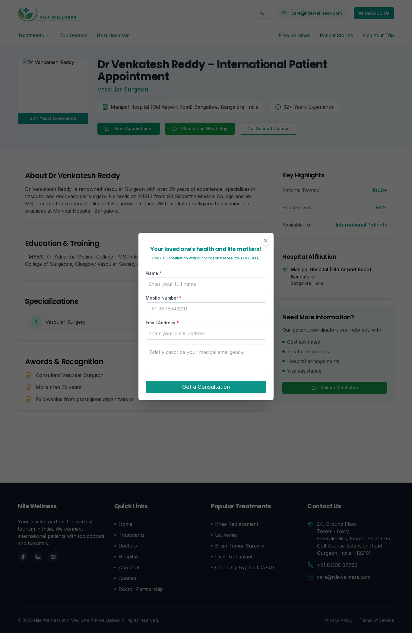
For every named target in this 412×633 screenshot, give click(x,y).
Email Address (162, 322)
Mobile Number (164, 297)
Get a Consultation (206, 387)
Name (154, 273)
